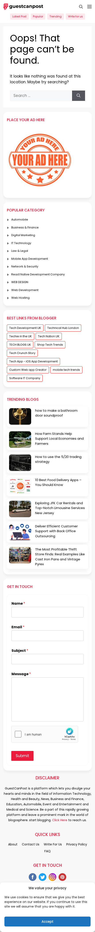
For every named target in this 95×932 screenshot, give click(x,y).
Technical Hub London (63, 328)
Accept (47, 921)
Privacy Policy (76, 844)
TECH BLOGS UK (20, 345)
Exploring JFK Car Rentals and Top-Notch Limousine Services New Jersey (60, 508)
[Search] (78, 96)
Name (18, 603)
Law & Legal (19, 251)
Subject (19, 651)
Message (21, 674)
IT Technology (21, 243)
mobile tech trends (66, 370)
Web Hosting (20, 298)
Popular (38, 16)
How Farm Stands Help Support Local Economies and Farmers (59, 438)
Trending (55, 16)
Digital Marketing (23, 235)
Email (18, 627)
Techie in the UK (20, 336)
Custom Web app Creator (28, 370)
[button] (79, 6)
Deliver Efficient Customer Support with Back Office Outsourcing (56, 531)
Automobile (19, 219)
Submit (22, 755)
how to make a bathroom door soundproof (56, 413)
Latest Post (19, 16)
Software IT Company (24, 378)
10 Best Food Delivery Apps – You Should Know (58, 482)
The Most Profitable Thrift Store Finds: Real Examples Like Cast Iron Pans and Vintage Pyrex (60, 557)
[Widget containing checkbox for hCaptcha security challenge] (44, 734)
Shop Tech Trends (50, 345)
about (12, 844)
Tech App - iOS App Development (33, 361)
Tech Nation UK (48, 336)
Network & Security (24, 266)
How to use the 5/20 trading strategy (58, 459)
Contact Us (30, 844)
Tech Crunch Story (22, 353)
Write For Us (53, 844)
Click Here (59, 820)
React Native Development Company (38, 274)
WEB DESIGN (19, 282)
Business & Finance (25, 227)
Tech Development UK (25, 328)
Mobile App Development (29, 259)
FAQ (47, 851)
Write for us (75, 16)
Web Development (24, 290)
